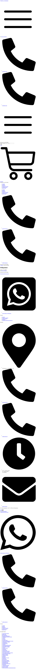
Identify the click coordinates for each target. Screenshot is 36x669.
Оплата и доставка (5, 186)
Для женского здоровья (6, 641)
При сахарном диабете (5, 661)
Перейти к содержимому (4, 0)
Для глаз (3, 638)
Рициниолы (4, 664)
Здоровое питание (5, 655)
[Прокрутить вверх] (1, 510)
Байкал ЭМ (4, 634)
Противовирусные (5, 662)
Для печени (4, 649)
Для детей (3, 639)
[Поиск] (1, 144)
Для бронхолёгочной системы (7, 636)
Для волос (3, 637)
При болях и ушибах (5, 660)
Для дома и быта (5, 640)
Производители (4, 187)
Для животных (4, 642)
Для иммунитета (5, 643)
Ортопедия (4, 658)
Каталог (3, 184)
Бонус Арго (4, 188)
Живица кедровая (5, 654)
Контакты (3, 185)
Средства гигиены (5, 666)
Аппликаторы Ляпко (5, 633)
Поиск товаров (2, 143)
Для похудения (4, 650)
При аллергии (4, 659)
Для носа (3, 647)
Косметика (4, 656)
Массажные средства (5, 657)
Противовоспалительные (6, 663)
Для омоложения (5, 648)
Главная (3, 189)
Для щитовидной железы (6, 653)
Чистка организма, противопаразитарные (9, 667)
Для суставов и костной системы (7, 652)
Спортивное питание (5, 665)
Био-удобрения (4, 635)
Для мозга (3, 644)
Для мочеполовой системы (6, 645)
